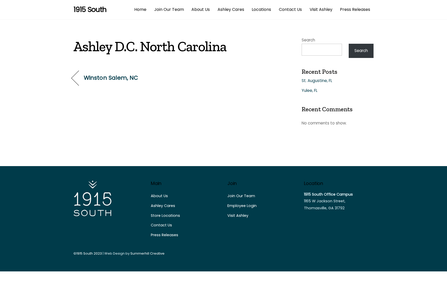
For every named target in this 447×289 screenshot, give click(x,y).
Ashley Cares (231, 9)
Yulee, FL (309, 90)
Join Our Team (169, 9)
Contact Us (290, 9)
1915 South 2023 (89, 253)
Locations (261, 9)
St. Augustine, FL (317, 80)
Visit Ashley (321, 9)
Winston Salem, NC (111, 78)
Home (140, 9)
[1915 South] (92, 215)
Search (308, 40)
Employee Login (242, 205)
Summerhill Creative (147, 253)
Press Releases (355, 9)
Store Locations (165, 215)
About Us (200, 9)
